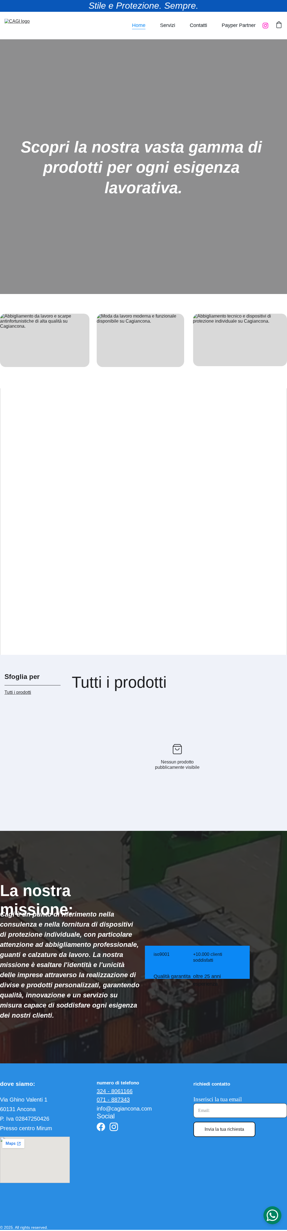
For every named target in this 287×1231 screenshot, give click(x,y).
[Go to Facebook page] (101, 1127)
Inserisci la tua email (217, 1099)
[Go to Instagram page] (265, 25)
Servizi (167, 25)
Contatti (198, 25)
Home (138, 25)
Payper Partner (239, 25)
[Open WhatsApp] (272, 1215)
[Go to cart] (279, 25)
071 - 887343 (113, 1099)
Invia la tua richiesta (224, 1129)
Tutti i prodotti (17, 692)
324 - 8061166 (115, 1091)
